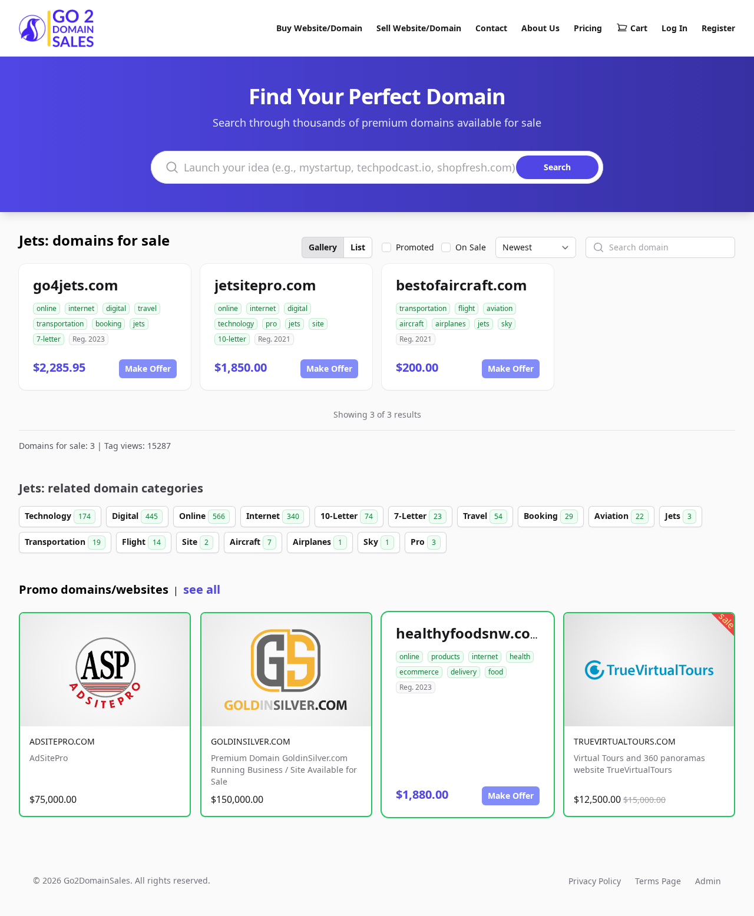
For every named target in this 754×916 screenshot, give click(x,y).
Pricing (588, 28)
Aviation (619, 515)
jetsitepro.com (265, 285)
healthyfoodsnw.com (470, 633)
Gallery (323, 247)
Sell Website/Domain (418, 28)
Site (195, 541)
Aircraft (251, 541)
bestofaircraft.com (461, 285)
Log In (674, 28)
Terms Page (658, 881)
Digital (135, 515)
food (495, 672)
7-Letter (418, 515)
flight (466, 308)
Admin (708, 881)
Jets (678, 515)
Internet (272, 515)
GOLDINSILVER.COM (250, 741)
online (47, 308)
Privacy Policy (594, 881)
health (520, 657)
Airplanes (317, 541)
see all (201, 589)
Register (718, 28)
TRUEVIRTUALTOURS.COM (625, 741)
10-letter (232, 339)
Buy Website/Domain (319, 28)
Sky (376, 541)
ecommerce (419, 672)
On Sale (470, 247)
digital (116, 308)
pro (271, 324)
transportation (60, 324)
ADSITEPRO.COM (62, 741)
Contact (491, 28)
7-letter (49, 339)
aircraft (411, 324)
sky (506, 324)
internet (81, 308)
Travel (482, 515)
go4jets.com (75, 285)
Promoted (415, 247)
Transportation (63, 541)
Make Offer (148, 368)
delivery (464, 672)
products (445, 657)
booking (108, 324)
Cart (638, 28)
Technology (58, 515)
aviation (499, 308)
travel (147, 308)
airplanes (450, 324)
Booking (548, 515)
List (357, 247)
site (318, 324)
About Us (540, 28)
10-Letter (346, 515)
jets (139, 324)
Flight (141, 541)
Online (202, 515)
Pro (423, 541)
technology (236, 324)
